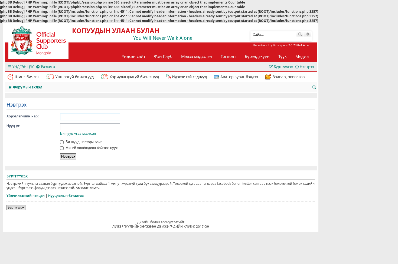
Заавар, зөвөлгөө (289, 76)
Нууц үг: (13, 126)
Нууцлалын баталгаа (66, 196)
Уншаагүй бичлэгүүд (74, 76)
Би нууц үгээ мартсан (78, 133)
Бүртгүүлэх (16, 207)
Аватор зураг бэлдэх (239, 76)
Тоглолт (228, 56)
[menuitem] (45, 67)
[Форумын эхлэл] (43, 42)
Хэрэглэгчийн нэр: (22, 116)
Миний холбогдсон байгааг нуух (91, 148)
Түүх (282, 56)
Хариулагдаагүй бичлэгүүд (134, 76)
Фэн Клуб (163, 56)
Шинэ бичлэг (27, 76)
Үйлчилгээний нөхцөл (25, 196)
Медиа (302, 56)
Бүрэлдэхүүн (257, 56)
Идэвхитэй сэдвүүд (189, 76)
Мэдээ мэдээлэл (196, 56)
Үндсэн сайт (133, 56)
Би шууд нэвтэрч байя (83, 142)
